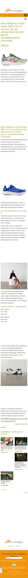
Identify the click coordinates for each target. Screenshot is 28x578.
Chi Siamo (11, 546)
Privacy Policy (4, 573)
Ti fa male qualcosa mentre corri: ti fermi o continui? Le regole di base (7, 448)
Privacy (1, 571)
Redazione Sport (5, 44)
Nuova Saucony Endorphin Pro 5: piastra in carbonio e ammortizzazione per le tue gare (20, 464)
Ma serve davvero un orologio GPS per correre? (6, 482)
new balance (4, 489)
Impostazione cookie (14, 549)
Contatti (18, 546)
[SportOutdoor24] (14, 10)
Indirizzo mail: (14, 556)
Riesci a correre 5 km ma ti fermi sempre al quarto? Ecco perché (20, 447)
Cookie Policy (11, 573)
